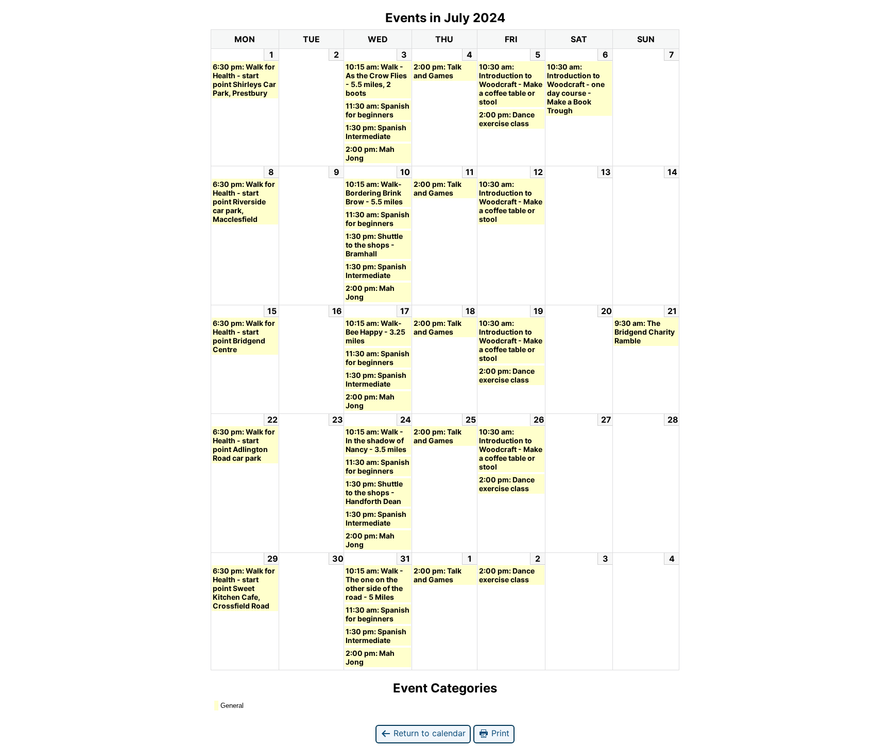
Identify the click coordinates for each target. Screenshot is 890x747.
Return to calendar (428, 733)
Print (499, 733)
